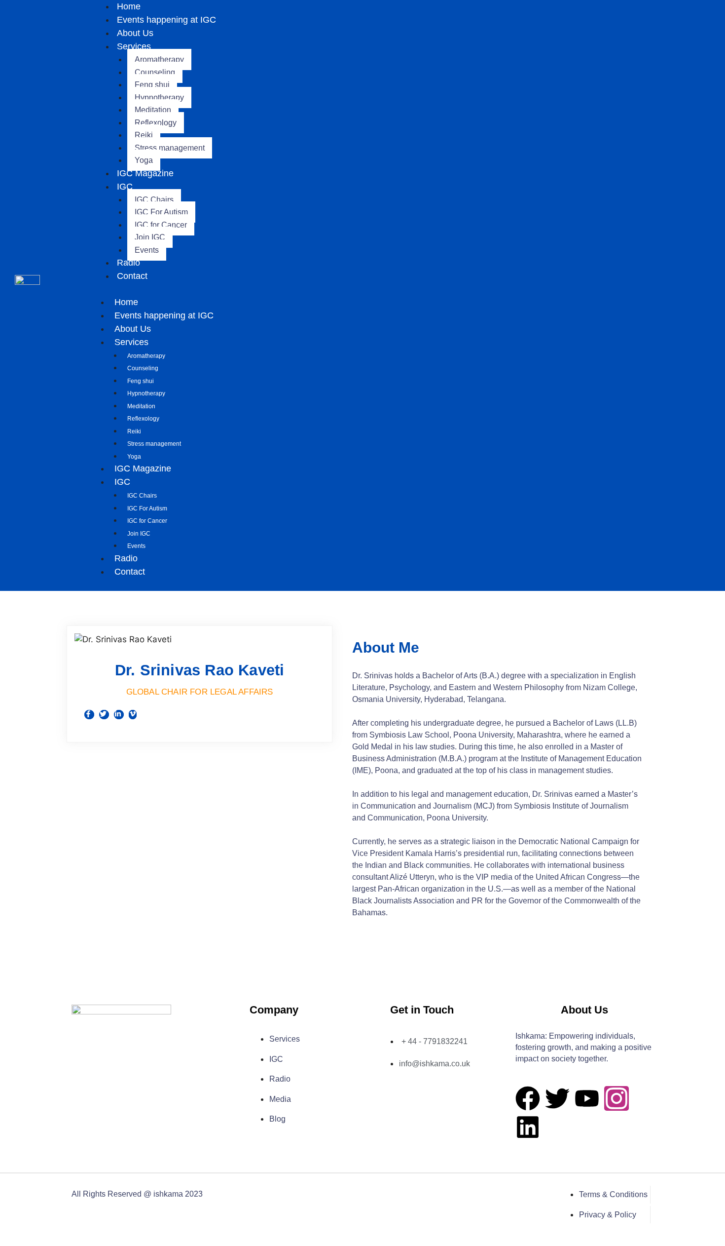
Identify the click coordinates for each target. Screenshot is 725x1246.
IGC (125, 187)
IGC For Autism (161, 212)
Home (126, 302)
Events (147, 250)
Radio (128, 263)
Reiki (144, 135)
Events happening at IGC (166, 20)
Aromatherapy (159, 59)
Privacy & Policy (607, 1214)
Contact (132, 276)
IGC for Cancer (161, 225)
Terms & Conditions (613, 1194)
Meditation (153, 110)
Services (134, 46)
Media (280, 1099)
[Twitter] (557, 1098)
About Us (135, 33)
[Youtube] (587, 1098)
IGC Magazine (145, 173)
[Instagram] (616, 1098)
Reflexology (156, 122)
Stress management (170, 148)
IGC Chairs (154, 199)
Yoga (144, 160)
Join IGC (150, 237)
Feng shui (152, 84)
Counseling (155, 72)
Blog (277, 1119)
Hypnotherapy (159, 97)
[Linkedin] (527, 1127)
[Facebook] (527, 1098)
